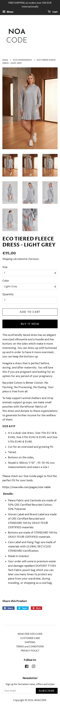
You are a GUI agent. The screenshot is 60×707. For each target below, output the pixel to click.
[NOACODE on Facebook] (26, 667)
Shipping (7, 259)
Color (5, 281)
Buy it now (30, 324)
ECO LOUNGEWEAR (22, 60)
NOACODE (40, 700)
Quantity (8, 294)
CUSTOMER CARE (30, 638)
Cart (55, 11)
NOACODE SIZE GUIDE (30, 634)
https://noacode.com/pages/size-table (26, 487)
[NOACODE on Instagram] (33, 667)
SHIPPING (30, 642)
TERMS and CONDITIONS (30, 646)
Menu (9, 11)
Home (5, 60)
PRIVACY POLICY (30, 650)
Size (4, 267)
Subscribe (47, 691)
